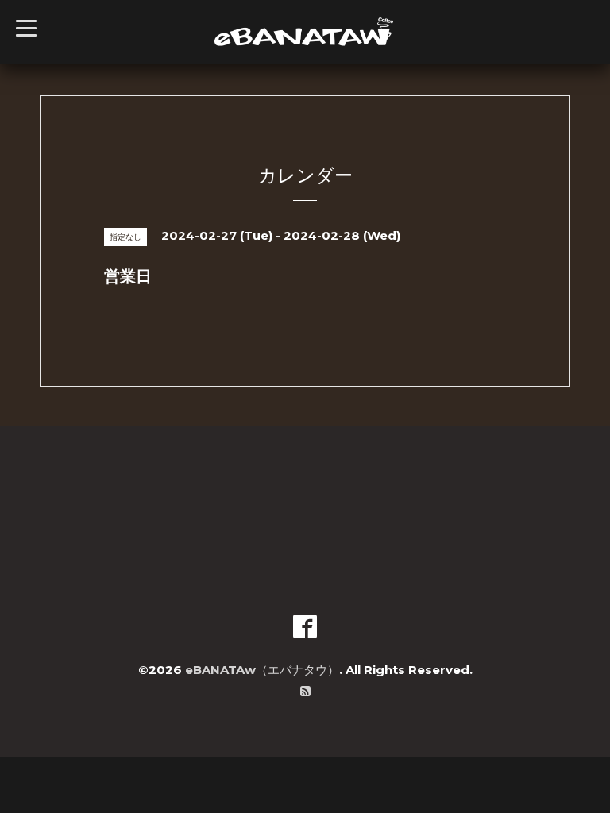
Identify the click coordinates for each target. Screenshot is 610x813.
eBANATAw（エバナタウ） (262, 669)
